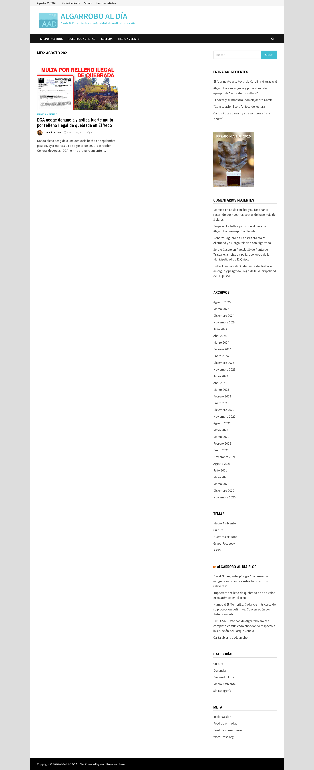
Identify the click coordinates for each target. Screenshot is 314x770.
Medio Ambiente (71, 3)
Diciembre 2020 (223, 490)
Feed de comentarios (227, 730)
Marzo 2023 (221, 389)
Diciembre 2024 (223, 315)
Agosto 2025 (222, 302)
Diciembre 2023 (223, 363)
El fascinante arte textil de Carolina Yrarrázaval (245, 81)
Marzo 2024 (221, 342)
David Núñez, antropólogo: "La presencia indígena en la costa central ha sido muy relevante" (240, 581)
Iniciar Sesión (222, 717)
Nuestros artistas (106, 3)
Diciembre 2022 (223, 410)
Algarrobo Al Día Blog (237, 567)
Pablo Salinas (54, 132)
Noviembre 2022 (224, 416)
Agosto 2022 (222, 423)
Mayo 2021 (220, 477)
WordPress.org (223, 737)
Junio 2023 (220, 376)
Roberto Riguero (224, 238)
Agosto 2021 (222, 463)
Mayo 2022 (220, 430)
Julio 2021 (220, 470)
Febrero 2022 (222, 443)
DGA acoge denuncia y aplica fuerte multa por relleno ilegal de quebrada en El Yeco (75, 122)
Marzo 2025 (221, 309)
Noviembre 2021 (224, 457)
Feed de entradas (225, 723)
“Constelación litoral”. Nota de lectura (239, 106)
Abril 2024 (220, 336)
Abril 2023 (220, 383)
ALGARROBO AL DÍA (94, 16)
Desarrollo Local (224, 677)
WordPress (106, 764)
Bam (122, 764)
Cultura (88, 3)
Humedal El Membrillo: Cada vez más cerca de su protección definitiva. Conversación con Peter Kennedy (244, 609)
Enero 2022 (221, 450)
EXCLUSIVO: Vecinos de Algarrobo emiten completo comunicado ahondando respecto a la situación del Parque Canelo (244, 626)
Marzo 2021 (221, 484)
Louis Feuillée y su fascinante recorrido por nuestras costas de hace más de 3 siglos (244, 215)
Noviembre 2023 (224, 369)
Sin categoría (222, 691)
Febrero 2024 (222, 349)
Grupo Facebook (51, 39)
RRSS (217, 550)
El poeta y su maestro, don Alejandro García (243, 100)
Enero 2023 (221, 403)
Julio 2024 (220, 329)
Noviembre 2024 (224, 322)
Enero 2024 (221, 356)
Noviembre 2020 (224, 497)
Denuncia (219, 670)
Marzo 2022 (221, 437)
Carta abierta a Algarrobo (230, 637)
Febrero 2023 (222, 396)
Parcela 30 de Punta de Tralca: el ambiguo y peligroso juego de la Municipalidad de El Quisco (241, 254)
